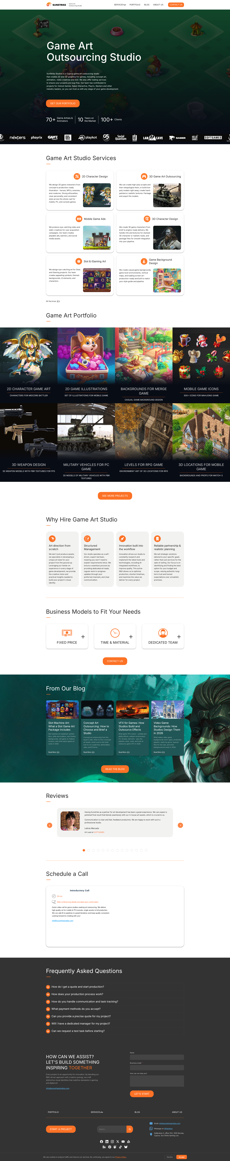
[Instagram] (112, 1141)
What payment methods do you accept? (74, 1009)
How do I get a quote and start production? (76, 987)
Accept (181, 1157)
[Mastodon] (115, 1146)
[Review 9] (122, 850)
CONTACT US (176, 4)
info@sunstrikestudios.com (62, 920)
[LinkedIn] (106, 1141)
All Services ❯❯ (53, 301)
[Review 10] (127, 850)
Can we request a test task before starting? (76, 1031)
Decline (170, 1157)
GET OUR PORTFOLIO (62, 103)
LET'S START (141, 1093)
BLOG (147, 4)
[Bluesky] (125, 1146)
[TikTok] (120, 1146)
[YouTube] (123, 1141)
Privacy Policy (120, 1157)
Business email (136, 1063)
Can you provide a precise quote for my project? (79, 1016)
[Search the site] (129, 1129)
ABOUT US (158, 4)
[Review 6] (108, 850)
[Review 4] (98, 850)
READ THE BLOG (114, 769)
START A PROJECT (61, 1129)
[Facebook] (101, 1141)
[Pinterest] (109, 1146)
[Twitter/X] (117, 1141)
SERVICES (120, 4)
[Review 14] (146, 850)
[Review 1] (84, 850)
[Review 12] (136, 850)
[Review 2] (88, 850)
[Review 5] (103, 850)
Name (132, 1053)
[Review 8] (117, 850)
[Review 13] (141, 850)
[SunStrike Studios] (56, 4)
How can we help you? (138, 1073)
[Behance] (104, 1146)
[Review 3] (93, 850)
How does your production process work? (75, 994)
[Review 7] (112, 850)
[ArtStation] (128, 1141)
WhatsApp (168, 1129)
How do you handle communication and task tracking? (83, 1001)
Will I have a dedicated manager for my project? (79, 1024)
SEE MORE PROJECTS (115, 495)
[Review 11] (132, 850)
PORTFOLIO (135, 4)
